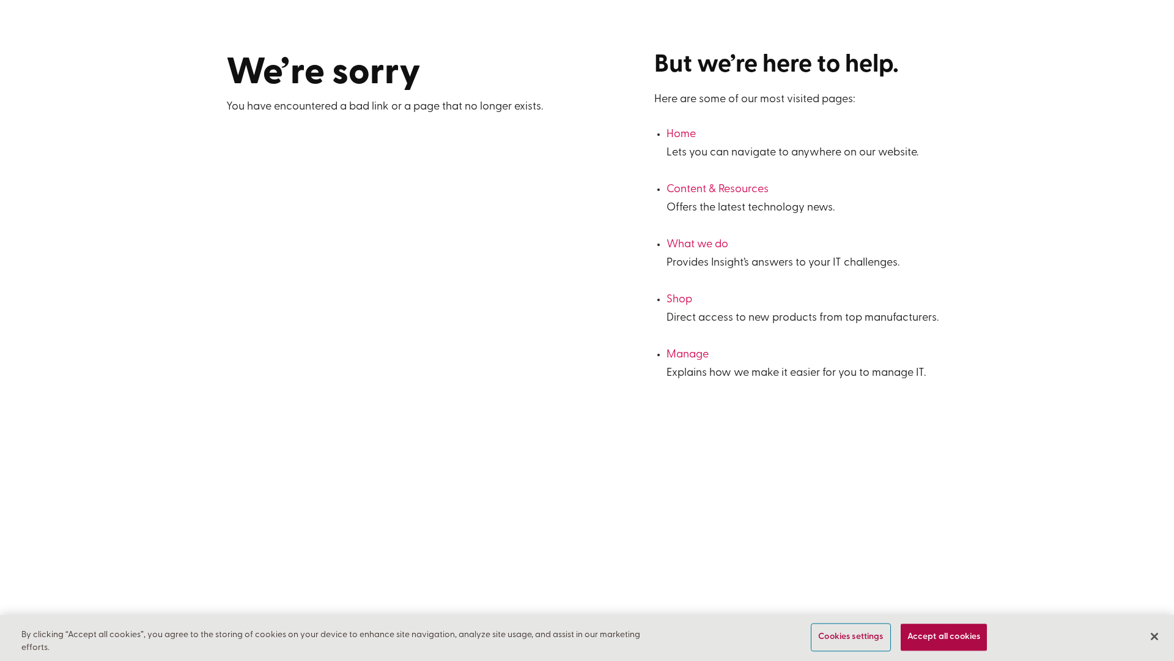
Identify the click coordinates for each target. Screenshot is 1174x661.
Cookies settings (850, 637)
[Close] (1154, 636)
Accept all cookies (944, 637)
